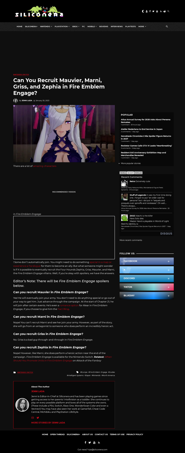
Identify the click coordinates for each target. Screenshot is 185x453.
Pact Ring (63, 309)
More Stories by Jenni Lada (48, 422)
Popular (138, 173)
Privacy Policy (134, 434)
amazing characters (44, 166)
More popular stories (131, 163)
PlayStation (61, 26)
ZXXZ (132, 216)
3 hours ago (133, 190)
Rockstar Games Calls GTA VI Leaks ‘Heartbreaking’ (146, 145)
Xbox (74, 26)
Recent (130, 173)
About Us (87, 434)
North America (109, 375)
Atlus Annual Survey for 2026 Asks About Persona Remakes (143, 208)
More (141, 26)
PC (83, 26)
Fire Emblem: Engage (98, 372)
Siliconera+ (31, 26)
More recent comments (131, 240)
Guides (112, 372)
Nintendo (45, 26)
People (123, 173)
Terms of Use (117, 434)
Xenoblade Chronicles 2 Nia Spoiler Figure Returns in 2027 (143, 226)
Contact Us (101, 434)
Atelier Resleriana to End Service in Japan (142, 129)
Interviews (117, 26)
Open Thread (57, 434)
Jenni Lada (27, 100)
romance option (69, 305)
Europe (84, 372)
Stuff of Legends (138, 195)
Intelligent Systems (76, 375)
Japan (88, 375)
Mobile (91, 26)
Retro (132, 181)
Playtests (130, 26)
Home (19, 26)
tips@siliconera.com (97, 449)
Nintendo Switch (21, 75)
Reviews (103, 26)
